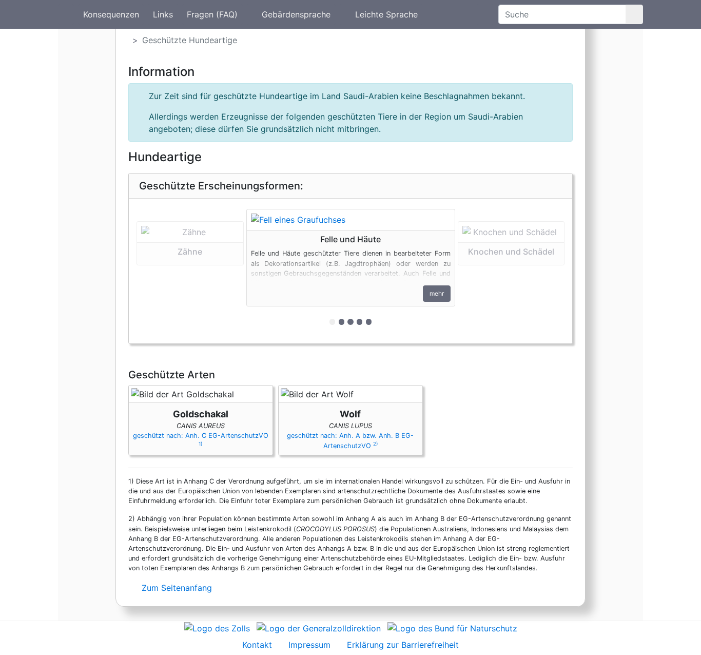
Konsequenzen (111, 14)
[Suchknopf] (634, 14)
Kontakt (257, 645)
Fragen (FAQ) (212, 14)
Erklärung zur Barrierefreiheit (403, 645)
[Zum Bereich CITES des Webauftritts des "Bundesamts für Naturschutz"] (452, 627)
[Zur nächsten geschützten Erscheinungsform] (351, 220)
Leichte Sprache (386, 14)
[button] (190, 271)
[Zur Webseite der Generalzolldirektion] (319, 627)
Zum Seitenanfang (175, 588)
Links (163, 14)
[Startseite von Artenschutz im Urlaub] (66, 14)
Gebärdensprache (296, 14)
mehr (437, 293)
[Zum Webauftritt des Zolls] (217, 627)
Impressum (309, 645)
